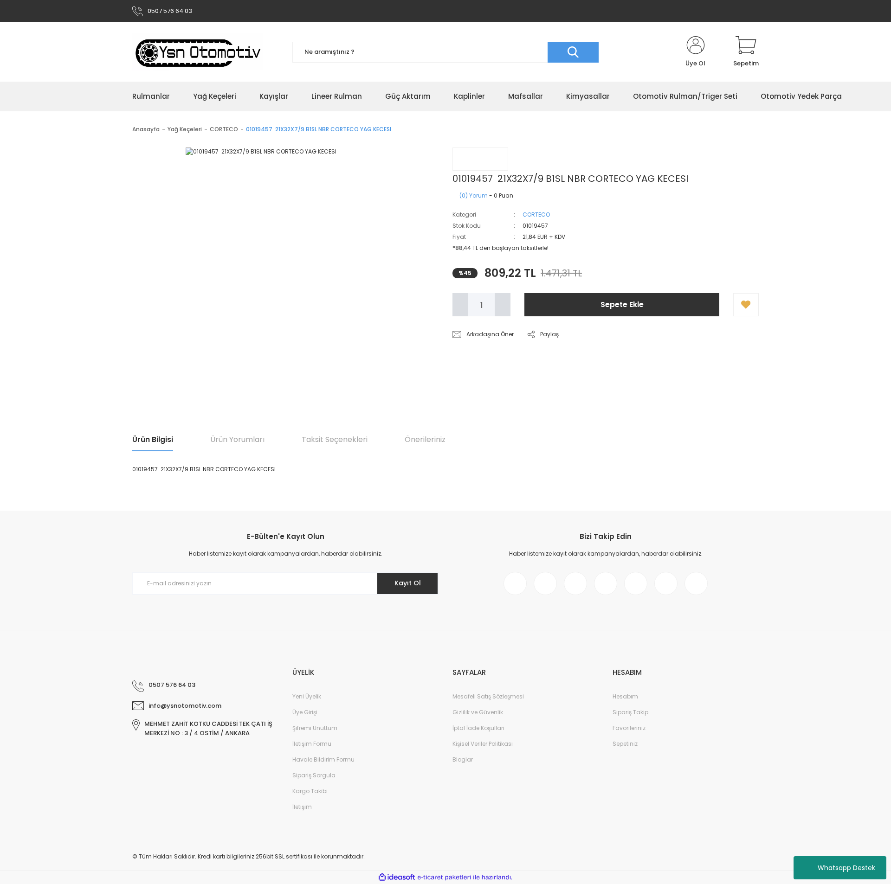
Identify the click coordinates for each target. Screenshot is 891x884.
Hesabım (625, 696)
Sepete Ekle (622, 304)
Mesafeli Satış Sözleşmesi (488, 696)
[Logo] (197, 51)
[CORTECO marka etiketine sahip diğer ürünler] (480, 159)
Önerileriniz (425, 439)
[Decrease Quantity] (460, 304)
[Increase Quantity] (502, 304)
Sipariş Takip (630, 712)
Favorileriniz (629, 728)
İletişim (302, 807)
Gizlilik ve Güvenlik (477, 712)
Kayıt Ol (407, 583)
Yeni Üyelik (306, 696)
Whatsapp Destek (846, 867)
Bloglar (462, 759)
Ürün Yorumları (237, 439)
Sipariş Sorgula (314, 775)
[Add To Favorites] (746, 304)
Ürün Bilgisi (152, 439)
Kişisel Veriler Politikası (482, 744)
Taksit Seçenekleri (335, 439)
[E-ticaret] (444, 877)
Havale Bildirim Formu (323, 759)
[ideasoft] (396, 877)
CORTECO (536, 214)
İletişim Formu (311, 744)
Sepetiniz (625, 744)
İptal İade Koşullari (478, 728)
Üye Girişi (304, 712)
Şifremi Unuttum (314, 728)
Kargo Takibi (310, 791)
